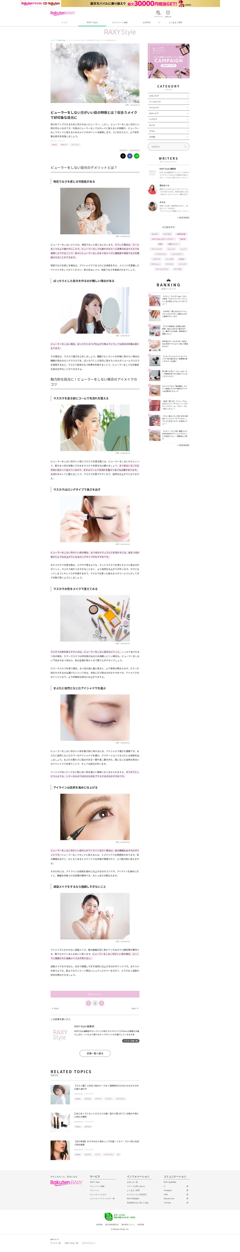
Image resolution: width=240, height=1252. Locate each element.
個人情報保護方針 (112, 1225)
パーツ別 (169, 259)
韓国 (160, 244)
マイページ (94, 1190)
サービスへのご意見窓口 (137, 1194)
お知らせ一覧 (132, 1182)
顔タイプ (64, 144)
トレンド (171, 249)
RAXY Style (92, 22)
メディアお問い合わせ (136, 1186)
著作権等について (128, 1225)
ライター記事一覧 (131, 1041)
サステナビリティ (89, 1243)
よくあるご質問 (175, 22)
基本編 (182, 239)
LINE (166, 1194)
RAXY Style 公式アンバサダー (163, 239)
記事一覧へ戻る (95, 1053)
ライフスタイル (162, 269)
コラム (152, 131)
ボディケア (154, 113)
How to (54, 144)
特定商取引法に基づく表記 (138, 1203)
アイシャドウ (156, 249)
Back (55, 1008)
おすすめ (88, 1099)
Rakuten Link (169, 1199)
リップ (97, 1154)
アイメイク (61, 141)
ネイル (152, 125)
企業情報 (99, 1225)
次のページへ (95, 994)
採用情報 (141, 1225)
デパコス (108, 1099)
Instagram (168, 1190)
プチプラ (98, 1099)
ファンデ (182, 264)
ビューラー (75, 144)
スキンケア (154, 95)
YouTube (167, 1203)
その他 (152, 136)
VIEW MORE (183, 217)
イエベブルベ (120, 1099)
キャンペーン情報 (120, 22)
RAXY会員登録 (170, 1182)
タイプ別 (177, 269)
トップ (64, 22)
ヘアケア (153, 119)
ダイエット (155, 264)
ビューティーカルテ (98, 1194)
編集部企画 (181, 234)
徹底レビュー (173, 244)
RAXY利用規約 (133, 1199)
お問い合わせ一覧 (71, 1243)
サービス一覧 (56, 1243)
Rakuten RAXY (63, 13)
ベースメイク (155, 101)
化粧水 (181, 259)
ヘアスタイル (160, 254)
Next (135, 1008)
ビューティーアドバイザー (101, 1199)
